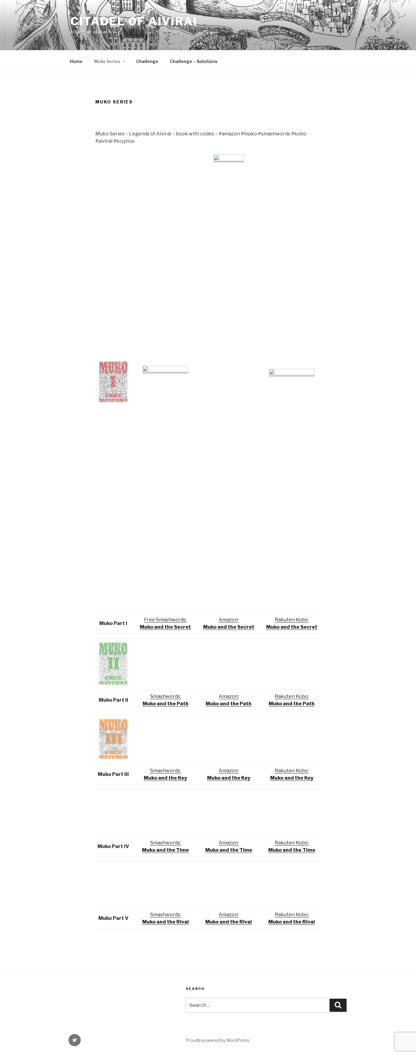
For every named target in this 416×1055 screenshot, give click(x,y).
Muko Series (107, 61)
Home (76, 61)
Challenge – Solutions (193, 61)
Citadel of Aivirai (133, 21)
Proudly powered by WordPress (217, 1040)
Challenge (147, 61)
